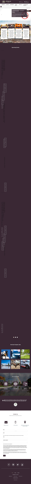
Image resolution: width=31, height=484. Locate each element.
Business (7, 4)
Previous (1, 15)
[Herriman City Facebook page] (8, 464)
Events (25, 388)
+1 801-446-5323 (15, 425)
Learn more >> (3, 96)
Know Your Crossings (18, 27)
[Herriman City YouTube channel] (22, 464)
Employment (10, 476)
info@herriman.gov (6, 425)
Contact (15, 472)
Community (3, 4)
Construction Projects (25, 5)
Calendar (6, 388)
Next (29, 15)
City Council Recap (11, 27)
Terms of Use (20, 476)
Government (12, 4)
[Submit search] (1, 6)
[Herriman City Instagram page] (13, 464)
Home (12, 472)
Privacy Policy (15, 476)
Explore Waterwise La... (4, 27)
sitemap (18, 472)
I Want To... (20, 4)
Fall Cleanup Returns (25, 27)
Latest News (15, 388)
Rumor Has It (16, 5)
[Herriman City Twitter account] (17, 464)
